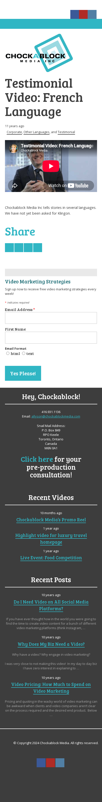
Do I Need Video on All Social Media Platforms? (51, 605)
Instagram (92, 14)
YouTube (83, 14)
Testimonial (66, 132)
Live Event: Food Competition (51, 557)
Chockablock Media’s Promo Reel (51, 519)
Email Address (20, 309)
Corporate (14, 132)
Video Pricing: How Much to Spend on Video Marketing (51, 687)
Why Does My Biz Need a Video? (51, 644)
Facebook (74, 14)
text (30, 353)
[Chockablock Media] (51, 52)
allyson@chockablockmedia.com (55, 416)
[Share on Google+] (28, 247)
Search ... (50, 774)
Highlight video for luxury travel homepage (51, 538)
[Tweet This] (9, 247)
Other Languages (37, 132)
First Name (15, 329)
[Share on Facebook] (18, 247)
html (15, 353)
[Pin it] (37, 247)
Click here (37, 459)
